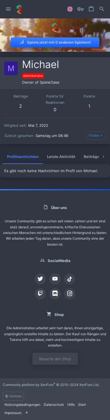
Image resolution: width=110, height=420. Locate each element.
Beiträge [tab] (91, 156)
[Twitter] (40, 279)
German (15, 396)
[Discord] (55, 293)
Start (82, 404)
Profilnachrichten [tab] (23, 156)
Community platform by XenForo (51, 385)
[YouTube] (55, 279)
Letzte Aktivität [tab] (61, 156)
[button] (8, 9)
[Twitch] (40, 293)
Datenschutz (54, 404)
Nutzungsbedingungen (22, 404)
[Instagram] (69, 293)
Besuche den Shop (55, 358)
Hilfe (71, 404)
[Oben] (26, 413)
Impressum (13, 413)
